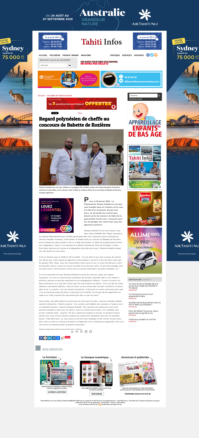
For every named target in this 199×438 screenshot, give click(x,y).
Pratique (115, 55)
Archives (139, 55)
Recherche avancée (135, 99)
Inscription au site (116, 404)
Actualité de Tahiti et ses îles (59, 95)
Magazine (86, 55)
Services (127, 55)
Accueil (43, 55)
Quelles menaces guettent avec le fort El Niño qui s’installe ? (145, 304)
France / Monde (71, 55)
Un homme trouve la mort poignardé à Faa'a (141, 295)
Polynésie (55, 55)
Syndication (105, 404)
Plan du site (94, 404)
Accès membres (84, 404)
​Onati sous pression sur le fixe (142, 319)
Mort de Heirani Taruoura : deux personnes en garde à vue (143, 312)
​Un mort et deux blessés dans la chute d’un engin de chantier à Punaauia (143, 286)
